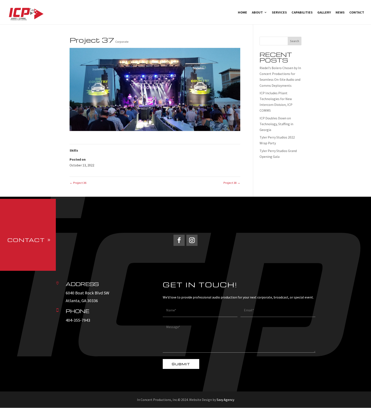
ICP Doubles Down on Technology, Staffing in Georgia (276, 124)
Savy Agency (225, 399)
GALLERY (324, 12)
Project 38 (232, 183)
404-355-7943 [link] (78, 320)
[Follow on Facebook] (179, 240)
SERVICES (279, 12)
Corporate (122, 42)
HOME (242, 12)
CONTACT (356, 12)
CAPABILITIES (302, 12)
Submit (181, 364)
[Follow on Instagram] (192, 240)
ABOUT (257, 12)
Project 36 (78, 183)
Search (294, 41)
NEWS (340, 12)
